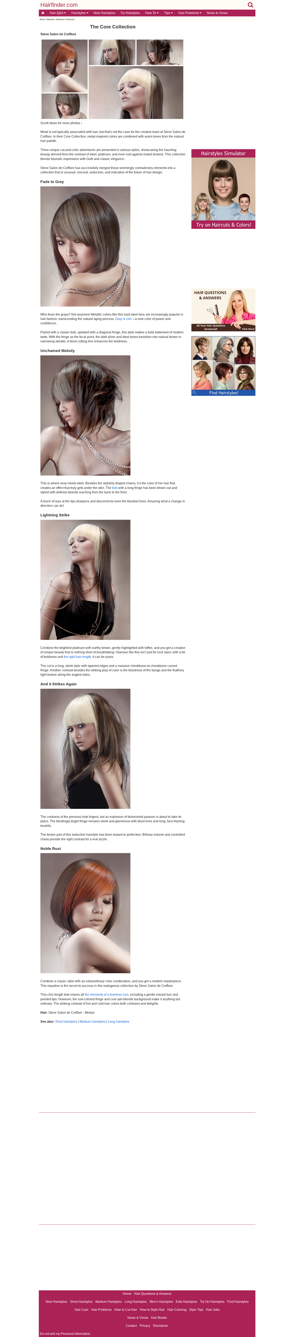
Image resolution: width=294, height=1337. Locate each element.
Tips (167, 13)
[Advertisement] (112, 1067)
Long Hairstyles (136, 1301)
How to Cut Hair (125, 1309)
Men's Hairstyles (161, 1301)
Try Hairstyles (130, 13)
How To (151, 13)
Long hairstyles (118, 1021)
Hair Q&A (57, 13)
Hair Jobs (213, 1309)
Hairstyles (78, 13)
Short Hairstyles (81, 1301)
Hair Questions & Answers (152, 1293)
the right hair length (77, 656)
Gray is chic (123, 319)
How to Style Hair (152, 1309)
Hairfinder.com (59, 5)
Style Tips (196, 1309)
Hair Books (159, 1317)
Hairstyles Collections (65, 19)
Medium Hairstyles (108, 1301)
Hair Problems (189, 13)
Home (42, 19)
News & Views (217, 13)
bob (114, 488)
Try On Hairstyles (212, 1301)
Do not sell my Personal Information (65, 1333)
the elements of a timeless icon (106, 994)
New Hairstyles (104, 13)
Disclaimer (160, 1325)
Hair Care (81, 1309)
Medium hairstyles (92, 1021)
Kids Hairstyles (186, 1301)
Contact (131, 1325)
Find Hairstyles (238, 1301)
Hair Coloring (176, 1309)
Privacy (145, 1325)
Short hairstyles (66, 1021)
